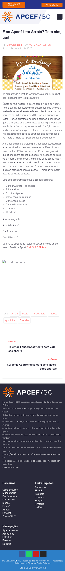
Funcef (6, 506)
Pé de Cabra (39, 313)
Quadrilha (10, 320)
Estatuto (39, 497)
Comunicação (14, 44)
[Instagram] (43, 554)
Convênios (40, 487)
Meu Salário (8, 499)
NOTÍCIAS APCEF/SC (40, 44)
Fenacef (6, 513)
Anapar (6, 509)
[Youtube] (36, 554)
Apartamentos (10, 530)
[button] (13, 5)
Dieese (6, 503)
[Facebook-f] (22, 554)
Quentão (24, 320)
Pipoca (53, 313)
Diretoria (39, 504)
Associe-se (8, 533)
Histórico (39, 507)
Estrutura (7, 537)
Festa (25, 313)
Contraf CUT (9, 516)
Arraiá (15, 313)
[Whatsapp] (29, 554)
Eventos (6, 540)
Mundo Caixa (9, 493)
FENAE (38, 490)
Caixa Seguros (10, 489)
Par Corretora (9, 496)
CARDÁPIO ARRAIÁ (37, 247)
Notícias (6, 543)
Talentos (39, 494)
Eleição (38, 500)
